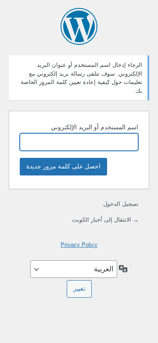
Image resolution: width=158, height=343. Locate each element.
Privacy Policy (79, 244)
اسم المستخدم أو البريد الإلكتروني (94, 127)
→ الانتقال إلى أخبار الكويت (105, 219)
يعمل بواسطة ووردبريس (79, 26)
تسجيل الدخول (121, 204)
